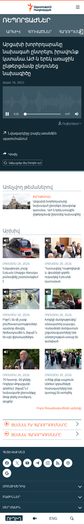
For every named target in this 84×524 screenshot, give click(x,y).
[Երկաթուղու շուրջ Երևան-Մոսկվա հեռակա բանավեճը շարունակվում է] (21, 248)
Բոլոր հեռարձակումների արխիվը (59, 408)
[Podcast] (68, 463)
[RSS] (58, 463)
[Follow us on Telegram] (37, 463)
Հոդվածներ (40, 31)
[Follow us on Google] (7, 473)
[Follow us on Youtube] (27, 463)
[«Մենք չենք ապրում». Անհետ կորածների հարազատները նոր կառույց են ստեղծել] (63, 359)
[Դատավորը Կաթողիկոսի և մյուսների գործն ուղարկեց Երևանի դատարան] (63, 248)
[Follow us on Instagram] (47, 463)
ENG (53, 518)
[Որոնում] (72, 518)
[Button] (10, 155)
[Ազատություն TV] (34, 518)
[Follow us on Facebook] (7, 463)
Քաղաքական (42, 196)
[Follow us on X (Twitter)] (17, 463)
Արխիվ (13, 31)
